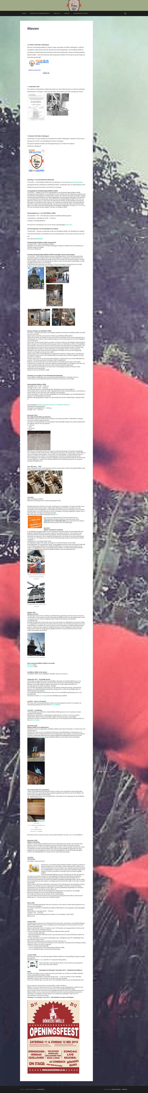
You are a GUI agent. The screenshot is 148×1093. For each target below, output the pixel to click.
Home (24, 13)
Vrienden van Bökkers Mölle (39, 13)
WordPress (40, 1089)
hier (56, 514)
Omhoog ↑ (125, 1089)
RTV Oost (30, 665)
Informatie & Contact (80, 13)
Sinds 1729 (57, 13)
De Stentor (30, 666)
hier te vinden (35, 720)
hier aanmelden (80, 205)
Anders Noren (116, 1089)
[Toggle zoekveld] (125, 13)
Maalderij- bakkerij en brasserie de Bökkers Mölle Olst (53, 405)
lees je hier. (68, 225)
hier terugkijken (55, 704)
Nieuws (66, 13)
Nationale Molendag (76, 182)
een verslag (42, 695)
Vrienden (42, 737)
